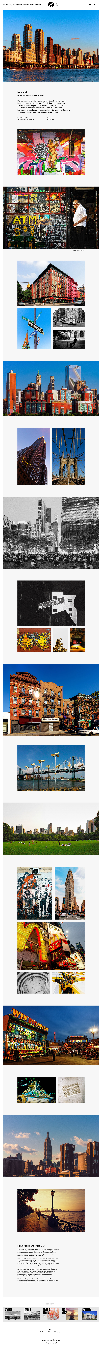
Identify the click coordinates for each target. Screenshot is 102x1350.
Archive (26, 4)
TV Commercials (45, 1332)
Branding (9, 4)
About (32, 4)
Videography (57, 1332)
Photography (17, 4)
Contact (38, 4)
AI (4, 4)
